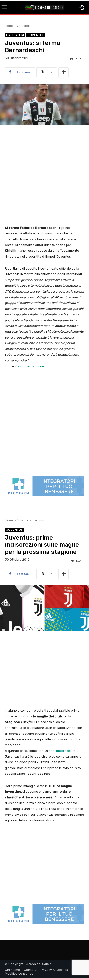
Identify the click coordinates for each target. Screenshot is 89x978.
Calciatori (23, 26)
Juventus (36, 35)
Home (9, 26)
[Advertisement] (44, 175)
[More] (63, 72)
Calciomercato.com (30, 366)
